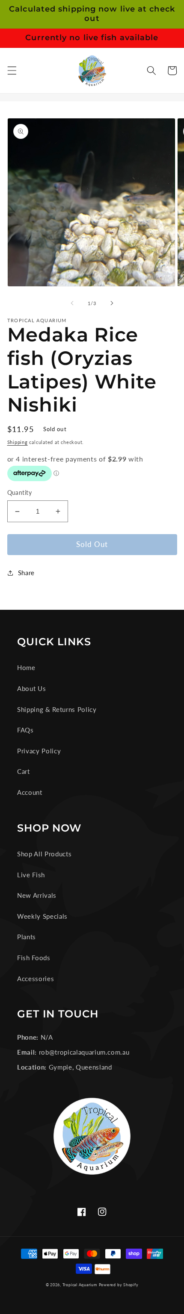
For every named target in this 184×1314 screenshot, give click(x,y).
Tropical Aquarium (79, 1284)
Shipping (17, 442)
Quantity (19, 492)
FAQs (25, 730)
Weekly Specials (42, 916)
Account (29, 792)
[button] (11, 70)
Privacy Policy (39, 751)
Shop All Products (44, 854)
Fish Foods (33, 957)
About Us (31, 688)
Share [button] (26, 572)
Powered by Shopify (119, 1284)
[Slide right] (111, 303)
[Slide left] (72, 303)
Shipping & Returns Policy (57, 709)
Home (26, 667)
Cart (23, 771)
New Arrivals (36, 895)
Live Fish (31, 875)
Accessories (35, 978)
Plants (26, 937)
